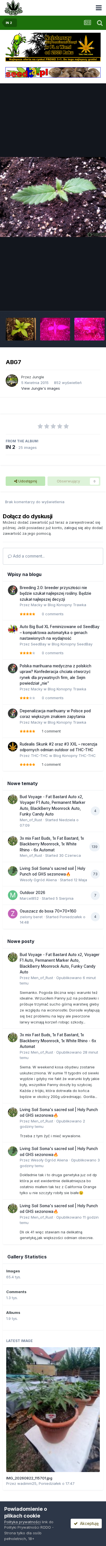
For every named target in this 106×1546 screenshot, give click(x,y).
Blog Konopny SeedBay (72, 644)
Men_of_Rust (31, 820)
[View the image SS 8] (55, 329)
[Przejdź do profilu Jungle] (12, 380)
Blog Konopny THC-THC (74, 755)
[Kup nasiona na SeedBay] (53, 72)
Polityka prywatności (22, 1522)
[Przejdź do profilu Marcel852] (13, 895)
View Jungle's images (40, 388)
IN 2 (10, 447)
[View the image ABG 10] (21, 329)
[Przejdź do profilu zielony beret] (13, 913)
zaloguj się (73, 527)
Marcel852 (29, 898)
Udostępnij (27, 481)
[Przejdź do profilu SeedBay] (13, 629)
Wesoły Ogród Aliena (38, 880)
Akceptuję (88, 1523)
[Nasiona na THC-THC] (53, 46)
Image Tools (82, 300)
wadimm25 (26, 1483)
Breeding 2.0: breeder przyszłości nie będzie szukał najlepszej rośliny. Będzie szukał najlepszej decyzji (55, 593)
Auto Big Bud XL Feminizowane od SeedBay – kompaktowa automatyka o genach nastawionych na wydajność (59, 632)
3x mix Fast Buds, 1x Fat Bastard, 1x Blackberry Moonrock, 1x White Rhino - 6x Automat (52, 844)
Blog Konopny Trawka (67, 604)
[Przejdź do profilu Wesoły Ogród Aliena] (13, 871)
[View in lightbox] (53, 197)
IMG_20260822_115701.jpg (29, 1478)
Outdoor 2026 (32, 892)
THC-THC (39, 755)
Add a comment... (28, 556)
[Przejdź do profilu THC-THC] (13, 747)
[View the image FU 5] (89, 329)
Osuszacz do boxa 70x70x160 (48, 911)
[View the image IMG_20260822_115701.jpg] (53, 1409)
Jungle (38, 377)
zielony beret (31, 917)
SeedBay (38, 644)
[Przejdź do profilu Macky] (13, 590)
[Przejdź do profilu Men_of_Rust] (13, 799)
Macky (36, 604)
